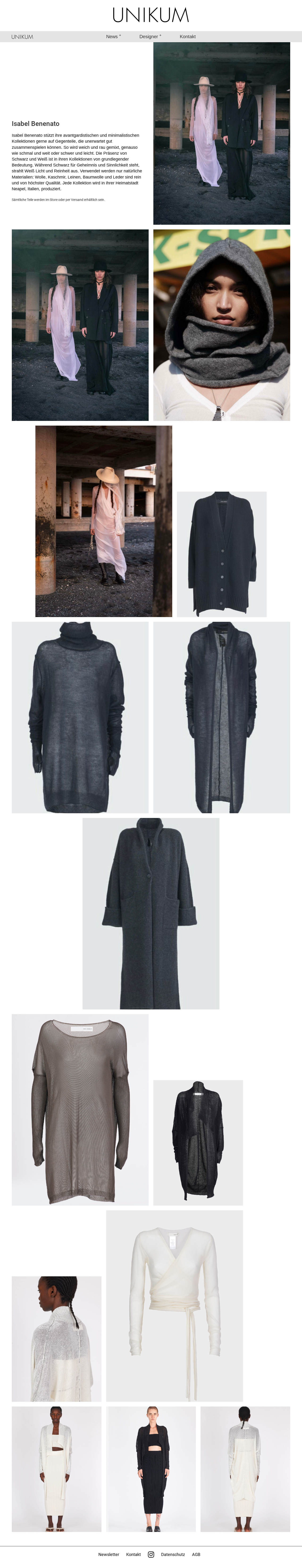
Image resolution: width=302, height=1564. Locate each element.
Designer (148, 36)
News (112, 36)
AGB (196, 1554)
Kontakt (188, 36)
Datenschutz (173, 1554)
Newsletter (108, 1554)
